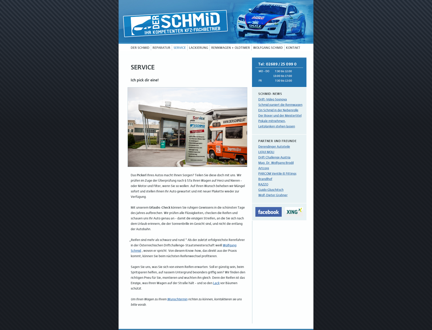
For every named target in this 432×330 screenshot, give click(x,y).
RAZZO (263, 184)
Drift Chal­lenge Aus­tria (274, 157)
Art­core (263, 168)
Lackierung (198, 48)
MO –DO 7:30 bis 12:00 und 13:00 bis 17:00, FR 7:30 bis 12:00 (279, 75)
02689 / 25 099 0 (281, 64)
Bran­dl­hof (265, 179)
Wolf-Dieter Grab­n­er (273, 195)
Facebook (268, 212)
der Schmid (140, 48)
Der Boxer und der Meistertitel (280, 116)
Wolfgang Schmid (268, 48)
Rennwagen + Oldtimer (230, 48)
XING (294, 212)
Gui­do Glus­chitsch (271, 190)
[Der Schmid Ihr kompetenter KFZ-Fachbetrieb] (216, 22)
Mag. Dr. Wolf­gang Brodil (276, 163)
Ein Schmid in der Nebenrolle (278, 110)
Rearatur (161, 48)
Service (179, 48)
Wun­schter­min (177, 299)
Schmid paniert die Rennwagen (280, 105)
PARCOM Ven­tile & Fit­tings (277, 174)
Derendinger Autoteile (274, 147)
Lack (216, 283)
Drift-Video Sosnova (272, 99)
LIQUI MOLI (266, 152)
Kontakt (293, 48)
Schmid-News (270, 94)
